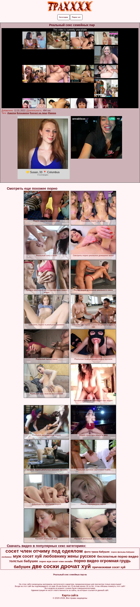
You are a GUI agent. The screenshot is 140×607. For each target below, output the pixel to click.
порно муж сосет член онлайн (56, 561)
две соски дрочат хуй (61, 566)
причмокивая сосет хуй (108, 567)
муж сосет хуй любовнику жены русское (54, 556)
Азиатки (11, 113)
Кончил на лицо (38, 113)
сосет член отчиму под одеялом (44, 551)
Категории (63, 17)
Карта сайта (70, 595)
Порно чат (76, 17)
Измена (52, 113)
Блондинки (23, 113)
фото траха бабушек (97, 551)
